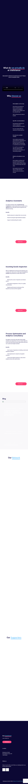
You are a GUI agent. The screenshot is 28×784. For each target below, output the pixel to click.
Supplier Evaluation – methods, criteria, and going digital (12, 413)
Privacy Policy (22, 781)
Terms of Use (16, 781)
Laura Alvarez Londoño (10, 408)
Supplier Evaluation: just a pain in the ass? (13, 433)
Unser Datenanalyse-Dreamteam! (11, 444)
